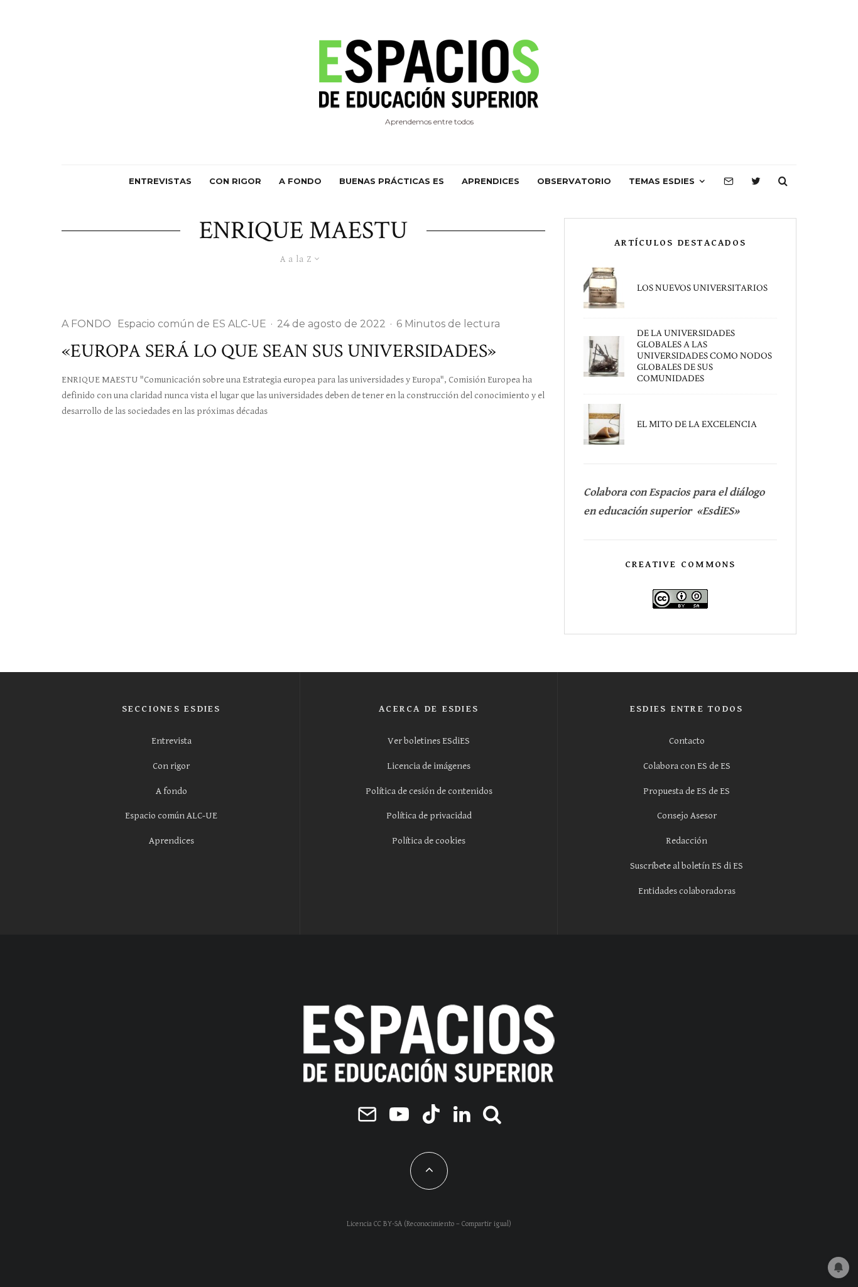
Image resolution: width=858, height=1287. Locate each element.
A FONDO (300, 181)
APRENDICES (490, 181)
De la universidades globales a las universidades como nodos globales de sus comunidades (704, 356)
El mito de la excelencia (697, 424)
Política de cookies (428, 840)
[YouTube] (399, 1114)
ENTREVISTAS (160, 181)
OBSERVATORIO (574, 181)
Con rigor (171, 766)
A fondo (171, 791)
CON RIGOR (235, 181)
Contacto (687, 741)
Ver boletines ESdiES (429, 741)
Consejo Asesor (687, 815)
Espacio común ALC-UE (171, 815)
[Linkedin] (462, 1114)
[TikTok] (431, 1114)
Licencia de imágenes (428, 766)
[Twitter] (755, 181)
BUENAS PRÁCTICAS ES (391, 181)
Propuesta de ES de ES (686, 791)
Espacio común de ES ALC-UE (191, 324)
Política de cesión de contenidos (429, 791)
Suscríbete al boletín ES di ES (686, 866)
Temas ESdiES (662, 181)
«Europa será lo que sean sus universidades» (279, 351)
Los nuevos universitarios (702, 288)
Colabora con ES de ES (686, 766)
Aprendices (171, 840)
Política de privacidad (429, 815)
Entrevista (171, 741)
